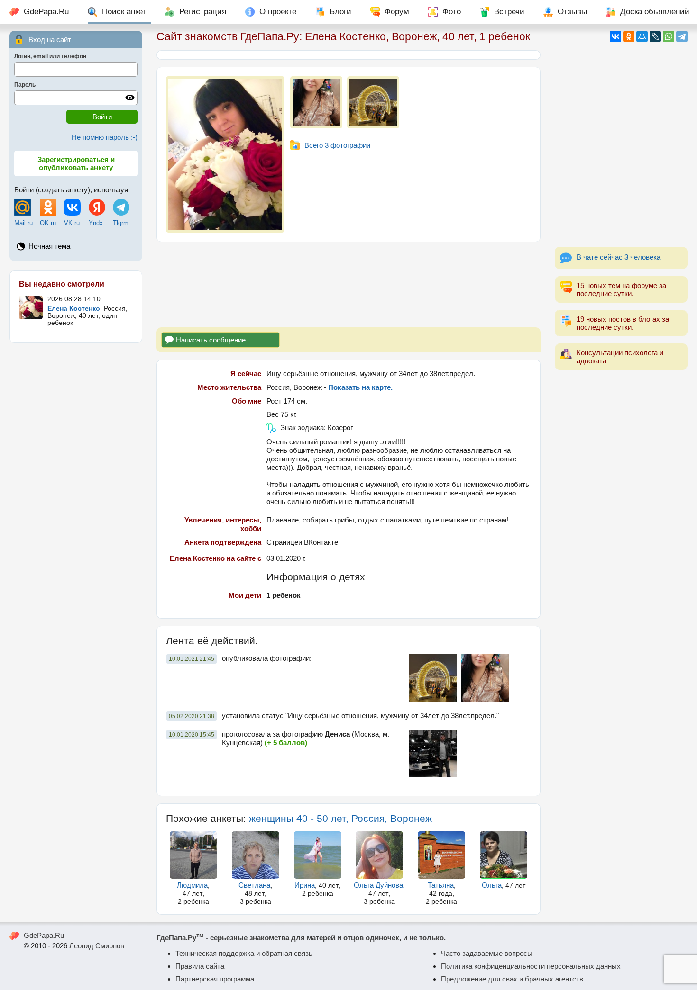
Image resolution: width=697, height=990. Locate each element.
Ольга (492, 885)
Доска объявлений (654, 11)
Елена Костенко (73, 308)
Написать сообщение (211, 340)
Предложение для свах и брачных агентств (512, 979)
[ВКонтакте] (615, 36)
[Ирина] (317, 855)
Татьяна (441, 885)
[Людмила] (193, 855)
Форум (397, 11)
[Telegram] (682, 36)
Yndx (96, 222)
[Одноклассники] (628, 36)
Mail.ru (23, 222)
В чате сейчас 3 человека (618, 257)
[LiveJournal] (655, 36)
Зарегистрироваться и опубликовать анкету (76, 163)
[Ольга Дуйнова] (379, 855)
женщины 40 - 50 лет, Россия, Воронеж (340, 818)
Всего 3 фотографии (337, 145)
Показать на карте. (360, 387)
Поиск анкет (124, 11)
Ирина (304, 885)
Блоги (340, 11)
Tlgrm (120, 222)
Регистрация (202, 11)
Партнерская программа (214, 979)
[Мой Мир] (642, 36)
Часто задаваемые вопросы (486, 953)
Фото (451, 11)
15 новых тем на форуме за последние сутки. (621, 289)
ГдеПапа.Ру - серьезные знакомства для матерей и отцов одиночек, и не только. (301, 938)
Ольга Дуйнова (378, 885)
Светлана (254, 885)
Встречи (509, 11)
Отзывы (572, 11)
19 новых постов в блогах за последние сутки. (623, 323)
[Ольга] (503, 855)
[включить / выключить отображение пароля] (130, 97)
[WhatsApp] (668, 36)
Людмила (192, 885)
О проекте (277, 11)
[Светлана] (255, 855)
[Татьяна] (441, 855)
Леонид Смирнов (96, 946)
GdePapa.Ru (46, 11)
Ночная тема (49, 246)
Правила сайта (199, 966)
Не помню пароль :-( (105, 137)
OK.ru (48, 222)
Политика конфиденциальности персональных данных (531, 966)
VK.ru (72, 222)
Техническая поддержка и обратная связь (243, 953)
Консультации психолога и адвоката (620, 357)
